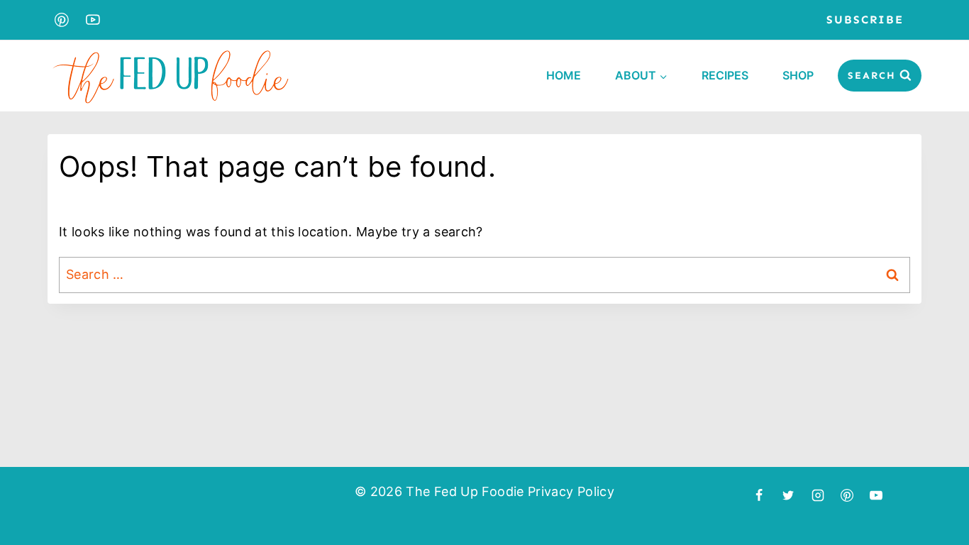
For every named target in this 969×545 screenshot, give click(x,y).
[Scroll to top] (931, 493)
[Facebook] (759, 495)
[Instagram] (818, 495)
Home (563, 75)
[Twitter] (788, 495)
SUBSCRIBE (865, 19)
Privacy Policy (571, 491)
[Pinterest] (62, 20)
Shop (798, 75)
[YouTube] (93, 20)
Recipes (725, 75)
